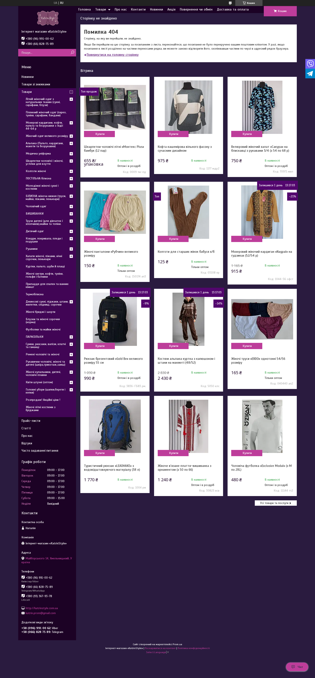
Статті (26, 428)
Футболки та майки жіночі (43, 329)
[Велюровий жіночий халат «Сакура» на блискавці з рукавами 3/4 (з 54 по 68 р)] (262, 107)
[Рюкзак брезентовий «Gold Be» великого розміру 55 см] (115, 319)
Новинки (156, 9)
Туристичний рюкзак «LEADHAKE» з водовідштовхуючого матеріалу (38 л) (112, 468)
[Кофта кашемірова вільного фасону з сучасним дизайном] (188, 107)
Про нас (121, 9)
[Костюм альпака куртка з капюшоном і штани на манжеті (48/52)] (188, 319)
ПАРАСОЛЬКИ (34, 337)
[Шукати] (72, 52)
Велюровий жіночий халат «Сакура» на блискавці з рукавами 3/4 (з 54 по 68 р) (260, 149)
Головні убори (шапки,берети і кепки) (45, 391)
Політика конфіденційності (194, 648)
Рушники (32, 249)
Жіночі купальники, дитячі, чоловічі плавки (43, 373)
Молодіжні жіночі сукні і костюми (42, 187)
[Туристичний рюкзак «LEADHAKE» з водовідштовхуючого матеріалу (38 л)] (115, 426)
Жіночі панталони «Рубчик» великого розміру (111, 253)
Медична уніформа (38, 153)
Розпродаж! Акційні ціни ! (43, 400)
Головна (84, 9)
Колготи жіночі (36, 171)
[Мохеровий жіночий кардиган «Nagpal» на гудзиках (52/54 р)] (262, 212)
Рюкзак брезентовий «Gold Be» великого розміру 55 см (113, 361)
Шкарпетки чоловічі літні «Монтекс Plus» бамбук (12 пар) (114, 149)
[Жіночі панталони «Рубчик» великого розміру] (115, 212)
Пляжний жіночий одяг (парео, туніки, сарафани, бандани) (46, 113)
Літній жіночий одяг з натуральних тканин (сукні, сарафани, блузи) (43, 102)
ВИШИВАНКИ (35, 213)
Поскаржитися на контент (160, 648)
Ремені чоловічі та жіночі (42, 354)
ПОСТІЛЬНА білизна (38, 178)
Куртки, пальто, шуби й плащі (45, 266)
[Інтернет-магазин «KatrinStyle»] (47, 17)
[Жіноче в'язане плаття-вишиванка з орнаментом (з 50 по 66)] (188, 426)
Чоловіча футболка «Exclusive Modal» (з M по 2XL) (261, 468)
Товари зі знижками (35, 84)
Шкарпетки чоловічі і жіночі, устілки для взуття (44, 162)
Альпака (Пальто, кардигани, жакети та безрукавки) (44, 144)
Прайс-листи (30, 421)
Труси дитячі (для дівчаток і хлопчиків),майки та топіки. (44, 222)
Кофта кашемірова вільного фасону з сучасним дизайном (185, 149)
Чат (300, 667)
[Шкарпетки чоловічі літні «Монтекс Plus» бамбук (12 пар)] (115, 107)
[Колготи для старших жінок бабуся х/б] (188, 212)
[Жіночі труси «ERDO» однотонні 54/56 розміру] (262, 319)
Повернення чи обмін (196, 9)
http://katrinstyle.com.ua (42, 608)
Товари (100, 9)
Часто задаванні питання (39, 451)
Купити (100, 134)
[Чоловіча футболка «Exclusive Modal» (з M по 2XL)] (262, 426)
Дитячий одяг (35, 231)
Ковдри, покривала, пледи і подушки (44, 240)
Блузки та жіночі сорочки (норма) (43, 320)
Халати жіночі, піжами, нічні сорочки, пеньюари (44, 257)
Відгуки (26, 443)
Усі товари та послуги (274, 503)
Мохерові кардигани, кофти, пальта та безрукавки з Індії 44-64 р (44, 125)
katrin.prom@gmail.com (41, 613)
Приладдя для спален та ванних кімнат (47, 285)
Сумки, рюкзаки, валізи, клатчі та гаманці (46, 345)
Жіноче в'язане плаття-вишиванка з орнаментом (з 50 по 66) (184, 468)
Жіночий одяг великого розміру (47, 136)
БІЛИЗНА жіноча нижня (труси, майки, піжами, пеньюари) (46, 197)
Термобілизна (35, 294)
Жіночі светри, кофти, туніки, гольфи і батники (44, 275)
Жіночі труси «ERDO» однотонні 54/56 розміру (258, 361)
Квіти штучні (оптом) (39, 382)
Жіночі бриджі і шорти (40, 312)
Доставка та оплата (233, 9)
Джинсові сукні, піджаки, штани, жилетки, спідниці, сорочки (47, 303)
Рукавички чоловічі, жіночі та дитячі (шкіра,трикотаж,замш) (45, 363)
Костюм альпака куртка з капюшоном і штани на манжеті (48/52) (186, 361)
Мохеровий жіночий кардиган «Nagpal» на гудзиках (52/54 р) (261, 253)
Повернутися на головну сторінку (113, 55)
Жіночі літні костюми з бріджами (41, 408)
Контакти (138, 9)
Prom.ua (177, 644)
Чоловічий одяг (36, 206)
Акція (171, 9)
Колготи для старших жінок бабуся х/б (186, 252)
